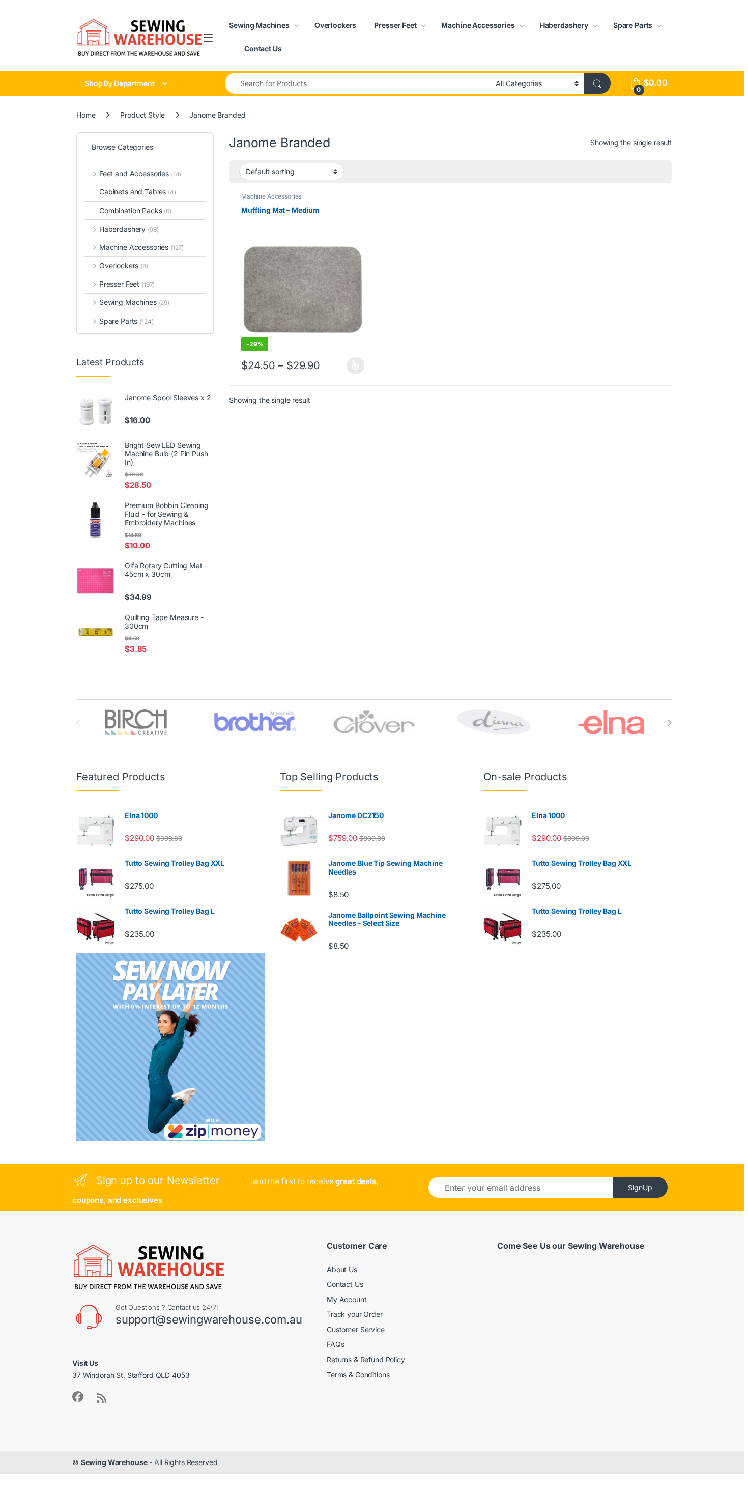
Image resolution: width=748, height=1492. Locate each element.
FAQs (335, 1344)
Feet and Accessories (140, 173)
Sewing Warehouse (114, 1462)
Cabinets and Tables (137, 191)
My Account (347, 1299)
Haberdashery (564, 25)
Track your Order (355, 1314)
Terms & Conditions (358, 1374)
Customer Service (356, 1329)
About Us (342, 1269)
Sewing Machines (259, 25)
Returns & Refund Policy (366, 1359)
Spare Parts (632, 25)
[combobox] (357, 83)
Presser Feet (395, 25)
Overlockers (335, 25)
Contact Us (263, 48)
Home (85, 114)
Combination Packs (135, 210)
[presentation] (669, 722)
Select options (352, 365)
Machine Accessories (477, 25)
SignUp (640, 1187)
